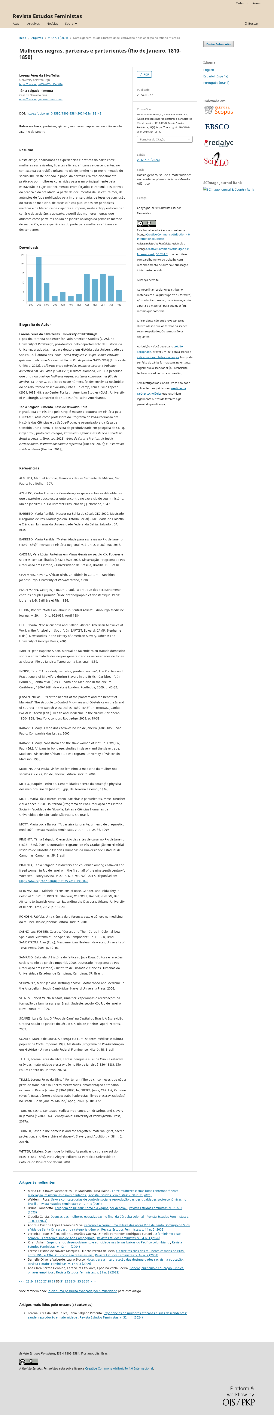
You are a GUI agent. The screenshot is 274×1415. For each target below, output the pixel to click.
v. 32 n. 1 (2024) (58, 38)
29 (53, 1281)
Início (22, 38)
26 (40, 1281)
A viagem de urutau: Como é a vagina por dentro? (91, 1208)
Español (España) (215, 76)
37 (87, 1281)
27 (45, 1281)
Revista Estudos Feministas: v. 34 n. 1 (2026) (128, 1238)
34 (75, 1281)
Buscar (252, 23)
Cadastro (241, 3)
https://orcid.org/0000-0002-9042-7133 (41, 99)
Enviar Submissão (218, 44)
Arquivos (33, 23)
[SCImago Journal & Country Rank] (228, 189)
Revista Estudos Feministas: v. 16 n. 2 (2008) (126, 1255)
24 (32, 1281)
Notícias (52, 23)
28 (49, 1281)
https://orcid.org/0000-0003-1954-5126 (41, 84)
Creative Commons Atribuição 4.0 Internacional (119, 1368)
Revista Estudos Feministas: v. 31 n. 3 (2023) (87, 1272)
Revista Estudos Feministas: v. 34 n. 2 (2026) (120, 1195)
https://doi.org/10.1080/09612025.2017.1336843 (53, 881)
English (208, 70)
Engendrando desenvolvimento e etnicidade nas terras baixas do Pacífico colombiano (108, 1242)
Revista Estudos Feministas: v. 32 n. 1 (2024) (111, 1317)
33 (70, 1281)
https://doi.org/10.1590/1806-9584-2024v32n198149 (64, 113)
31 (62, 1281)
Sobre (69, 23)
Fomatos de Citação (152, 139)
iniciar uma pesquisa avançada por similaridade (82, 1291)
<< (21, 1281)
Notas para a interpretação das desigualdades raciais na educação (134, 1259)
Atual (16, 23)
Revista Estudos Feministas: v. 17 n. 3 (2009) (70, 1204)
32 (66, 1281)
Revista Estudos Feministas (47, 16)
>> (94, 1281)
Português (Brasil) (216, 83)
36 (83, 1281)
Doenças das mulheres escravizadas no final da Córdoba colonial (98, 1216)
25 (36, 1281)
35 (79, 1281)
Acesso (256, 3)
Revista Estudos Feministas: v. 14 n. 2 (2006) (132, 1229)
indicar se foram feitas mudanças (158, 357)
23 (28, 1281)
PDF (146, 74)
